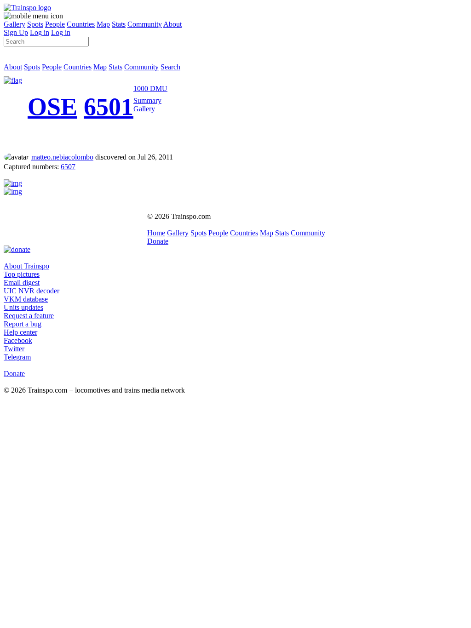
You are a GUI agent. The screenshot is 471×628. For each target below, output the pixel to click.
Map (103, 24)
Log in (39, 32)
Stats (119, 24)
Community (144, 24)
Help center (20, 332)
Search (170, 67)
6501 (108, 106)
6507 (68, 167)
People (55, 24)
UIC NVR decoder (31, 291)
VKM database (26, 299)
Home (156, 233)
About (172, 24)
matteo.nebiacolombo (62, 157)
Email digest (22, 282)
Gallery (14, 24)
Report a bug (22, 324)
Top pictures (22, 274)
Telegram (17, 357)
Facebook (18, 340)
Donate (157, 241)
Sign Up (16, 32)
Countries (81, 24)
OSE (52, 106)
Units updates (23, 307)
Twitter (14, 349)
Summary (147, 100)
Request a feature (29, 316)
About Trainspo (26, 266)
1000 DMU (150, 88)
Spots (35, 24)
